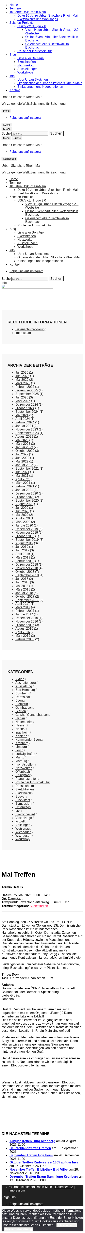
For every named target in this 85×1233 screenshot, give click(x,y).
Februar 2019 (24, 561)
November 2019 (26, 532)
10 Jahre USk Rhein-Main (27, 12)
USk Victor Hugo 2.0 (31, 26)
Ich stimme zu (66, 1225)
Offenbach (22, 771)
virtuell (20, 821)
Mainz (19, 757)
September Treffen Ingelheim (31, 1155)
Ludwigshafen (25, 753)
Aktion (19, 679)
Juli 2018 (21, 578)
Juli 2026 (21, 372)
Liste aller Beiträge (30, 58)
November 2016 (26, 621)
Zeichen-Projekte (21, 22)
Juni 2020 (22, 511)
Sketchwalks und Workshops (37, 19)
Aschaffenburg (25, 682)
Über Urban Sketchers (33, 79)
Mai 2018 (21, 586)
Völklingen (22, 825)
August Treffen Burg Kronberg (32, 1141)
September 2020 (27, 500)
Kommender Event (28, 739)
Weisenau (22, 828)
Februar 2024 (24, 422)
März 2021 (22, 482)
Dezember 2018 (26, 564)
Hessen (20, 725)
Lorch (19, 750)
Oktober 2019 (24, 536)
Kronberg (21, 743)
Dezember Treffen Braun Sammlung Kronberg (43, 1176)
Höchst (20, 729)
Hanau (20, 718)
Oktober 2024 (24, 408)
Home (13, 5)
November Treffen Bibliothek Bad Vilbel (38, 1169)
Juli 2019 (21, 546)
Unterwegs (23, 807)
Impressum (23, 332)
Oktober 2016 (24, 625)
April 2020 (22, 518)
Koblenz (21, 736)
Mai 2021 (21, 475)
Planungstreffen (26, 778)
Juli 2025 (21, 397)
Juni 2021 (22, 472)
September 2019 (27, 539)
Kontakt (14, 90)
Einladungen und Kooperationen (40, 86)
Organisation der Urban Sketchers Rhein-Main (49, 83)
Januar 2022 (24, 465)
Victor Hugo (23, 817)
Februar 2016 (24, 639)
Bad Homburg (25, 689)
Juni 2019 (22, 550)
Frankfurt (21, 704)
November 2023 (26, 429)
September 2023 (27, 433)
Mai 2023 (21, 440)
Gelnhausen (24, 707)
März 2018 (22, 589)
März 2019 (22, 557)
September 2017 (27, 600)
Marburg (21, 761)
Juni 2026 (22, 376)
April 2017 (22, 603)
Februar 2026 (24, 386)
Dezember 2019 (26, 529)
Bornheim (22, 693)
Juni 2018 (22, 582)
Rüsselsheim (24, 785)
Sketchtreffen (26, 61)
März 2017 (22, 607)
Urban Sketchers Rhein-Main (22, 97)
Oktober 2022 (24, 450)
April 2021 (22, 479)
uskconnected (25, 814)
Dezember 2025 (26, 390)
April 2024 (22, 418)
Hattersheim (23, 721)
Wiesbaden (23, 832)
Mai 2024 (21, 415)
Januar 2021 (24, 490)
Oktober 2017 (24, 596)
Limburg (21, 746)
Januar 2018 (24, 593)
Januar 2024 (24, 426)
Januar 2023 (24, 447)
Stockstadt (22, 800)
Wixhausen (23, 835)
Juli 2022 (21, 454)
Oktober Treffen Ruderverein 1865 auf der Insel (44, 1162)
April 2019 (22, 554)
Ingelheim (22, 732)
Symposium (23, 803)
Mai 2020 (21, 514)
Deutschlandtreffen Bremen (30, 1148)
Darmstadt (22, 697)
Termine (15, 8)
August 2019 (24, 543)
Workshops (25, 72)
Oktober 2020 (24, 497)
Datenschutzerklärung (30, 329)
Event (19, 700)
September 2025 (27, 394)
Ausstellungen (27, 69)
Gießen (20, 711)
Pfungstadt (22, 775)
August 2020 (24, 504)
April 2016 (22, 632)
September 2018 (27, 575)
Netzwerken (25, 65)
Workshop (22, 839)
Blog (12, 54)
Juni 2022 (22, 458)
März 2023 (22, 443)
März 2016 (22, 635)
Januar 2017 (24, 614)
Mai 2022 (21, 461)
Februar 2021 (24, 486)
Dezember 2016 (26, 618)
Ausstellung (23, 686)
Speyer (20, 796)
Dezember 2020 (26, 493)
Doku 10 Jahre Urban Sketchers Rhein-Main (48, 15)
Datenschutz (63, 1187)
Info (12, 76)
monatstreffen (24, 764)
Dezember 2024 (26, 404)
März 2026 (22, 383)
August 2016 (24, 628)
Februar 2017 (24, 610)
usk (17, 810)
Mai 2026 (21, 379)
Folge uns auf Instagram (26, 117)
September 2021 (27, 468)
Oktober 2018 (24, 571)
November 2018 (26, 568)
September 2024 (27, 411)
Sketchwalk (23, 793)
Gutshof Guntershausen (32, 714)
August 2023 (24, 436)
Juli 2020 (21, 507)
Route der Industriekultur (34, 51)
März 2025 (22, 401)
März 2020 (22, 522)
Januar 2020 (24, 525)
